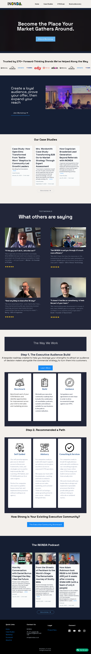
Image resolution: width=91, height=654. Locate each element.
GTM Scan (61, 4)
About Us (9, 640)
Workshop (9, 635)
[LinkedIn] (69, 630)
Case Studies (48, 4)
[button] (22, 165)
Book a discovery (75, 4)
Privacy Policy (52, 630)
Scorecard (9, 637)
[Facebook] (79, 630)
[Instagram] (84, 630)
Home (37, 4)
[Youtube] (74, 630)
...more (14, 171)
